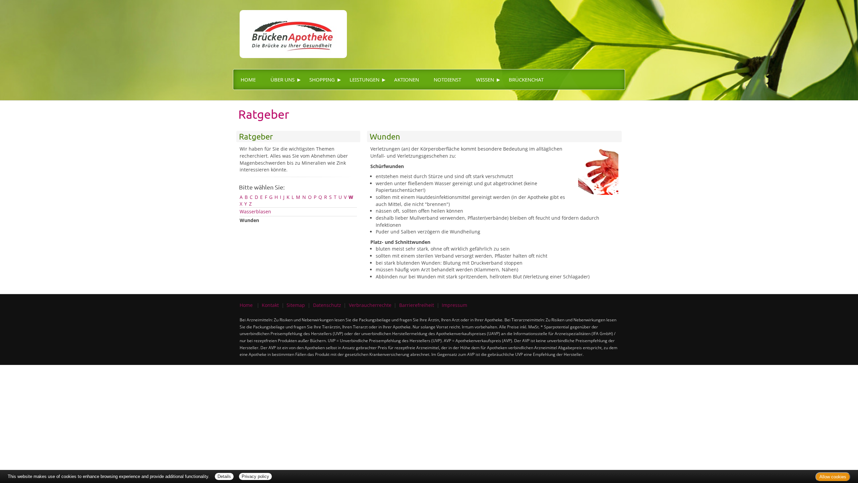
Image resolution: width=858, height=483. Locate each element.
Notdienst (447, 79)
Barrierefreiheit (416, 305)
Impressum (454, 305)
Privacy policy (255, 476)
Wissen (485, 79)
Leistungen (364, 79)
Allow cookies (832, 476)
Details (224, 476)
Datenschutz (327, 305)
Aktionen (406, 79)
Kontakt (270, 305)
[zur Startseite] (290, 28)
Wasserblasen (255, 211)
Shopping (322, 79)
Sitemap (296, 305)
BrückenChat (526, 79)
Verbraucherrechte (370, 305)
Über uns (282, 79)
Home (248, 79)
